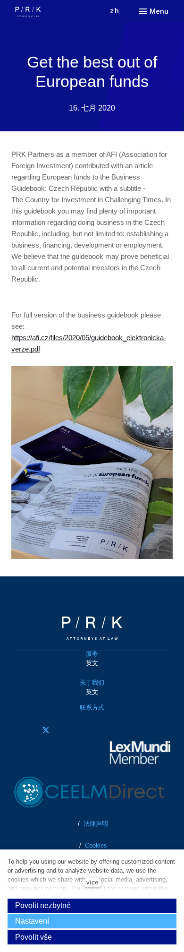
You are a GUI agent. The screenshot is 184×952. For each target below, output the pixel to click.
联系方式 (92, 707)
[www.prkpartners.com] (47, 12)
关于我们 (92, 682)
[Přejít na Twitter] (45, 730)
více (92, 882)
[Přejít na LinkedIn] (72, 730)
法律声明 (95, 823)
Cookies (96, 845)
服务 (92, 653)
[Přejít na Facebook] (19, 730)
